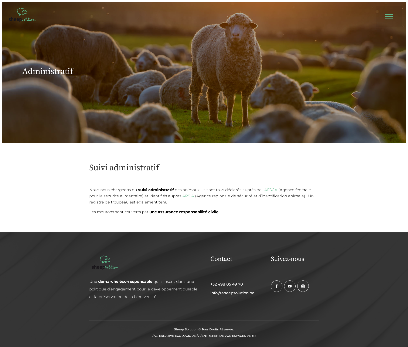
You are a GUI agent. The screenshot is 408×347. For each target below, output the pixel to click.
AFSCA (270, 190)
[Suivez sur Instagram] (303, 286)
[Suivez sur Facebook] (276, 286)
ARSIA (188, 196)
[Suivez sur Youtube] (290, 286)
